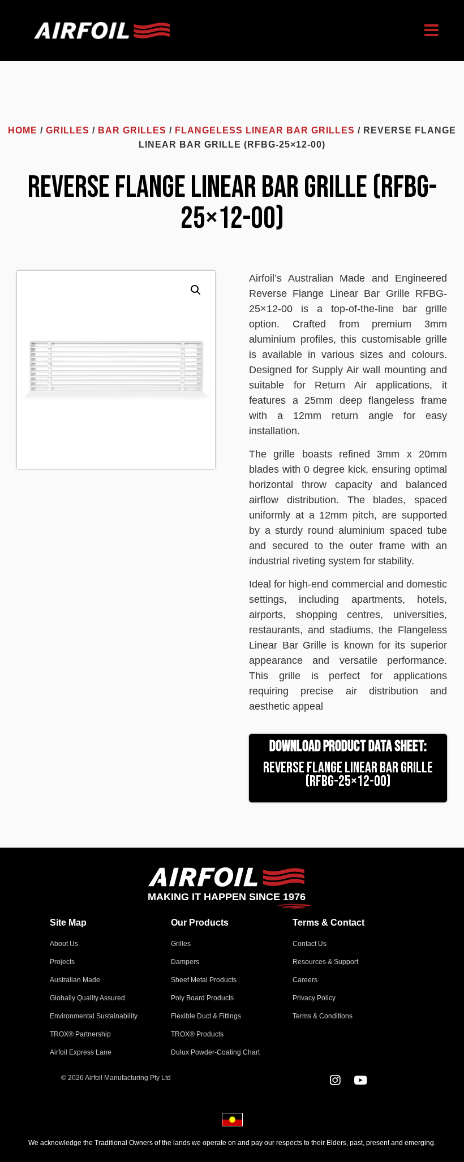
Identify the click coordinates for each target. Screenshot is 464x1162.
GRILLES (67, 130)
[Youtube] (361, 1080)
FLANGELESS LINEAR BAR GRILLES (265, 130)
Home (22, 130)
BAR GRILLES (132, 130)
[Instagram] (335, 1080)
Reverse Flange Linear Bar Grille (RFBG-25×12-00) (348, 774)
